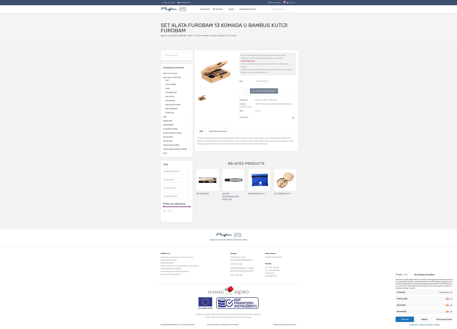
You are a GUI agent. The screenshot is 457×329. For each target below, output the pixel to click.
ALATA (269, 104)
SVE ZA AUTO (170, 96)
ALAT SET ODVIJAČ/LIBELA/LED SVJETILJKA (230, 196)
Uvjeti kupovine (226, 324)
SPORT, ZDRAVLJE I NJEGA (172, 133)
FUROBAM (282, 104)
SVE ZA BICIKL (170, 100)
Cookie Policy (413, 324)
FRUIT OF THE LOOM (170, 73)
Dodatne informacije (218, 131)
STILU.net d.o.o (291, 324)
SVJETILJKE (169, 113)
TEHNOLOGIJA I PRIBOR (171, 145)
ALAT (190, 36)
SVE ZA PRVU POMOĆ (172, 105)
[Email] (293, 118)
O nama (209, 324)
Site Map (235, 324)
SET (249, 107)
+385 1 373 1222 (168, 2)
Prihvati (404, 319)
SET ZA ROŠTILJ (202, 194)
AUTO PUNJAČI (170, 84)
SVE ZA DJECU (168, 137)
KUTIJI (242, 107)
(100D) (257, 104)
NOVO (165, 153)
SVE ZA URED (167, 141)
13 (261, 104)
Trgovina (164, 36)
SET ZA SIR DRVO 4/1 (282, 194)
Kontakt (437, 324)
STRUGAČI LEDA (171, 92)
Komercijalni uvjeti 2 (426, 324)
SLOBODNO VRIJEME (170, 129)
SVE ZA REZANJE (171, 109)
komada (289, 104)
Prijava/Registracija (248, 61)
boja (241, 81)
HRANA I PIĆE (167, 121)
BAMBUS (275, 104)
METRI (167, 88)
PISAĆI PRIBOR (168, 125)
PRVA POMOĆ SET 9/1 (256, 194)
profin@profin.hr (185, 2)
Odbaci (424, 319)
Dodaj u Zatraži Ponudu (264, 90)
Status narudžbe (275, 2)
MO (246, 107)
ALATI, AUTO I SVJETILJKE (177, 36)
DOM (164, 117)
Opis (201, 131)
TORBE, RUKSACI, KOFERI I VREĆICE (175, 149)
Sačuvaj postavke (444, 319)
